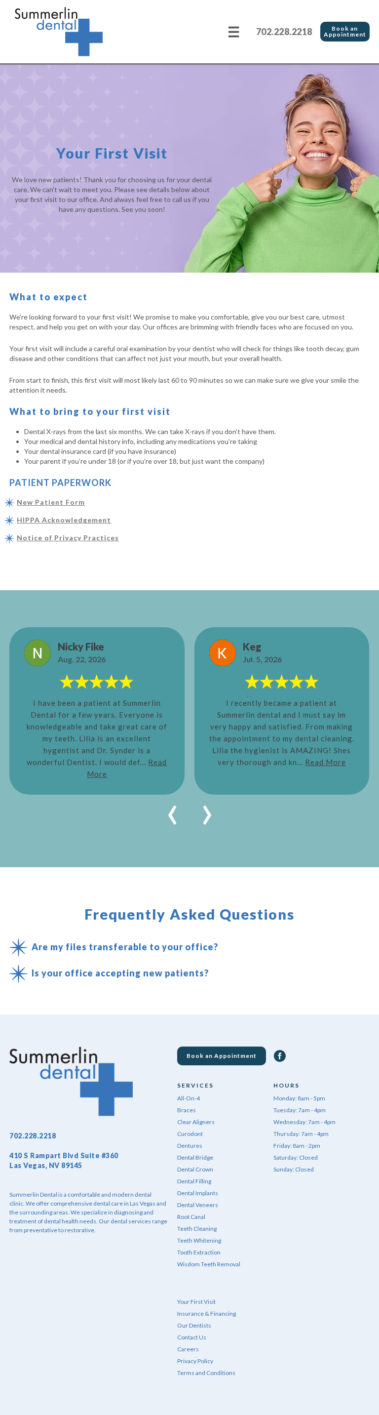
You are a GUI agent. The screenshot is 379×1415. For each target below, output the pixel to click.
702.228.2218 (284, 32)
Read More (325, 762)
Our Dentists (194, 1325)
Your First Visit (196, 1301)
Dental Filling (194, 1181)
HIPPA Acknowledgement (64, 520)
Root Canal (191, 1216)
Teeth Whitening (199, 1240)
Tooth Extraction (199, 1252)
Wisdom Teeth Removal (208, 1264)
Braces (186, 1110)
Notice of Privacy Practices (68, 537)
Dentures (189, 1145)
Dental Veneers (197, 1205)
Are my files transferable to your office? (125, 946)
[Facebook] (280, 1056)
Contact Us (191, 1337)
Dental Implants (197, 1193)
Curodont (190, 1133)
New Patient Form (51, 502)
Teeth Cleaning (197, 1228)
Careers (188, 1349)
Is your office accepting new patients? (120, 973)
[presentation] (172, 809)
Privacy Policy (195, 1361)
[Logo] (58, 31)
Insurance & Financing (206, 1313)
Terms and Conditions (206, 1372)
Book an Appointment (345, 31)
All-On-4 (188, 1098)
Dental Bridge (195, 1157)
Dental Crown (195, 1169)
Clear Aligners (196, 1122)
